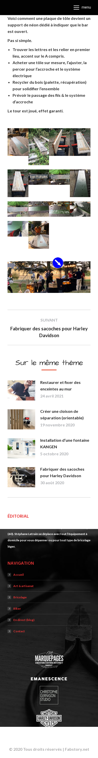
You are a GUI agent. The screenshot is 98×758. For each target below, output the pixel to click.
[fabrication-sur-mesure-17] (59, 142)
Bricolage (20, 597)
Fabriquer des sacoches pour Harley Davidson (62, 472)
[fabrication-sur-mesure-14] (59, 177)
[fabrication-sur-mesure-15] (38, 177)
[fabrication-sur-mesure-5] (18, 142)
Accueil (18, 574)
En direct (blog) (23, 620)
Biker (17, 608)
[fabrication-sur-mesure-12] (80, 183)
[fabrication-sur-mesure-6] (38, 235)
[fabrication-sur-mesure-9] (80, 209)
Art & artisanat (23, 586)
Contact (19, 631)
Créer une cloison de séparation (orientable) (62, 414)
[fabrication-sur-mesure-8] (18, 229)
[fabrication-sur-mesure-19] (80, 142)
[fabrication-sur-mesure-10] (59, 209)
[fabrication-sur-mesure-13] (18, 209)
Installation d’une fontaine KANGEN (64, 443)
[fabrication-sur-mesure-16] (18, 183)
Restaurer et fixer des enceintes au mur (60, 385)
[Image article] (21, 390)
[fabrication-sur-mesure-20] (38, 146)
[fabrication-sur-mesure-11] (38, 209)
